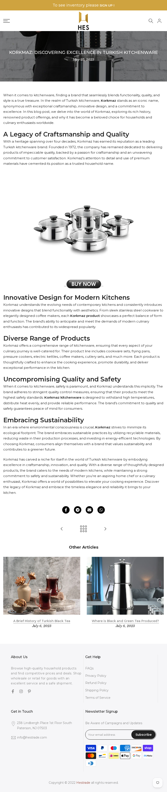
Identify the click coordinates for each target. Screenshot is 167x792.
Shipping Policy (97, 690)
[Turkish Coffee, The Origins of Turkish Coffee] (62, 529)
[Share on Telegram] (77, 510)
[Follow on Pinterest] (29, 691)
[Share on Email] (89, 510)
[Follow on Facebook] (13, 691)
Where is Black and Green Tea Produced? (125, 621)
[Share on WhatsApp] (101, 510)
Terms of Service (97, 698)
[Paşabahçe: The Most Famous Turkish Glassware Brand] (105, 529)
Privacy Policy (95, 676)
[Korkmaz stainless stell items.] (83, 284)
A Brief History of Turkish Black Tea (41, 621)
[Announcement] (83, 5)
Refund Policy (96, 683)
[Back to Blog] (83, 529)
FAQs (89, 668)
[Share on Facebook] (66, 510)
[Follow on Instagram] (21, 691)
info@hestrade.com (32, 737)
